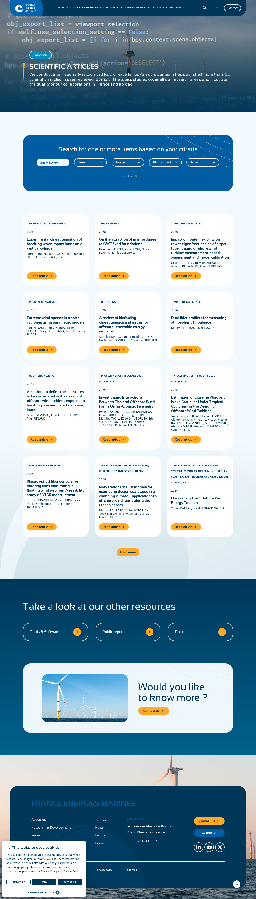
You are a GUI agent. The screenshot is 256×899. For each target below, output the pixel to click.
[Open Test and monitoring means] (154, 7)
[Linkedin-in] (198, 847)
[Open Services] (117, 7)
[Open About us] (70, 7)
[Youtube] (209, 847)
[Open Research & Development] (103, 7)
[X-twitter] (220, 847)
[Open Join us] (166, 7)
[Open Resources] (183, 7)
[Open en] (217, 7)
